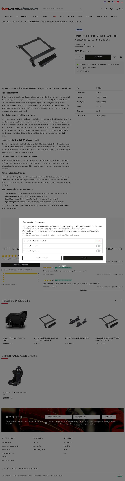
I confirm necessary (42, 258)
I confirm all (83, 258)
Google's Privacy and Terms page (69, 235)
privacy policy (70, 228)
